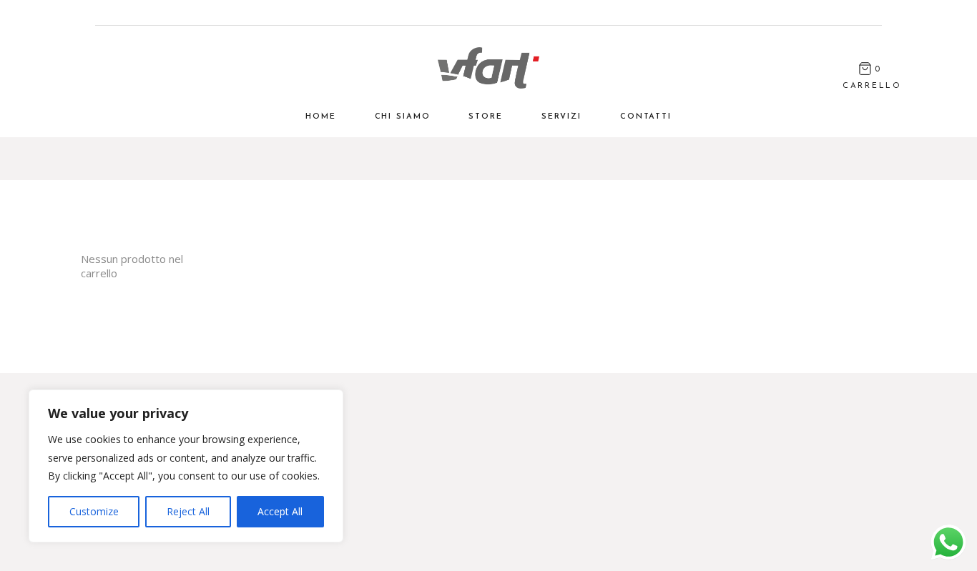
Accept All (280, 511)
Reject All (188, 511)
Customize (94, 511)
